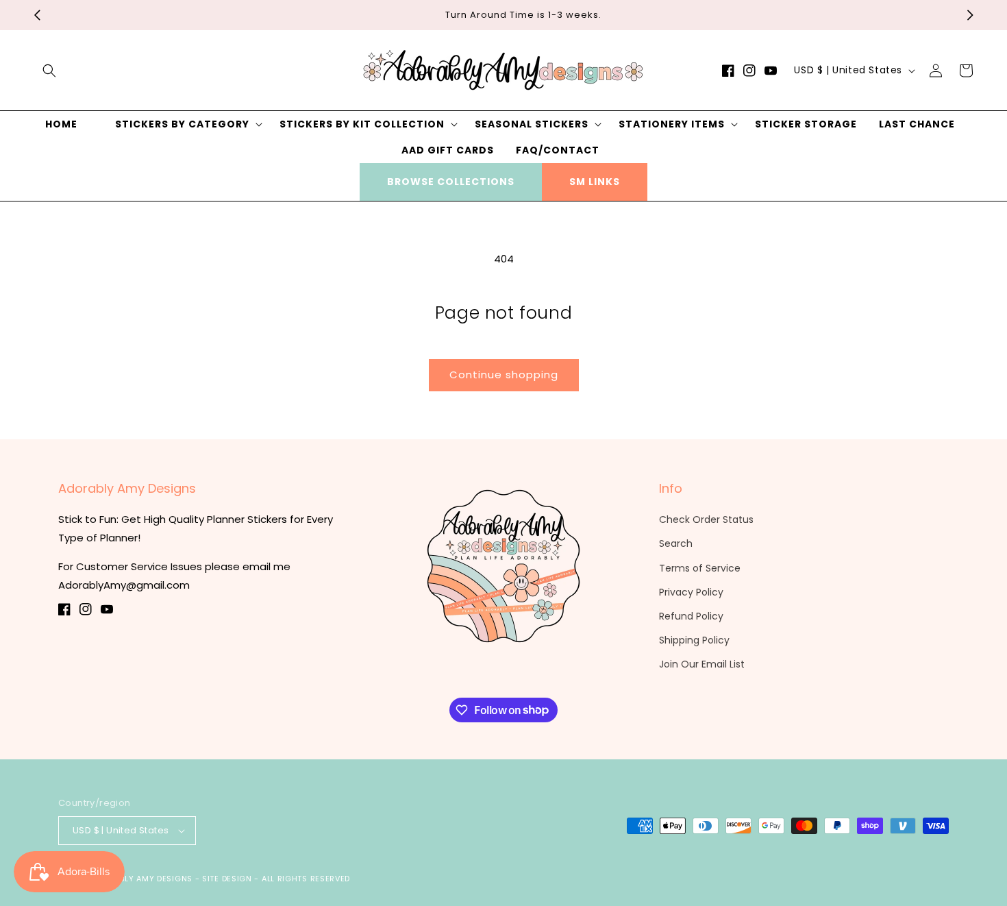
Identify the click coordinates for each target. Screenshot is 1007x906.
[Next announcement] (970, 15)
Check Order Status (706, 519)
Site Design (227, 878)
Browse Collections (450, 181)
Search (676, 543)
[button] (49, 71)
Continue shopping (503, 374)
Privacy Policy (691, 592)
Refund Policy (691, 616)
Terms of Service (700, 568)
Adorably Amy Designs (142, 878)
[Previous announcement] (37, 15)
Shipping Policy (694, 640)
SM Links (594, 181)
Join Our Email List (702, 664)
